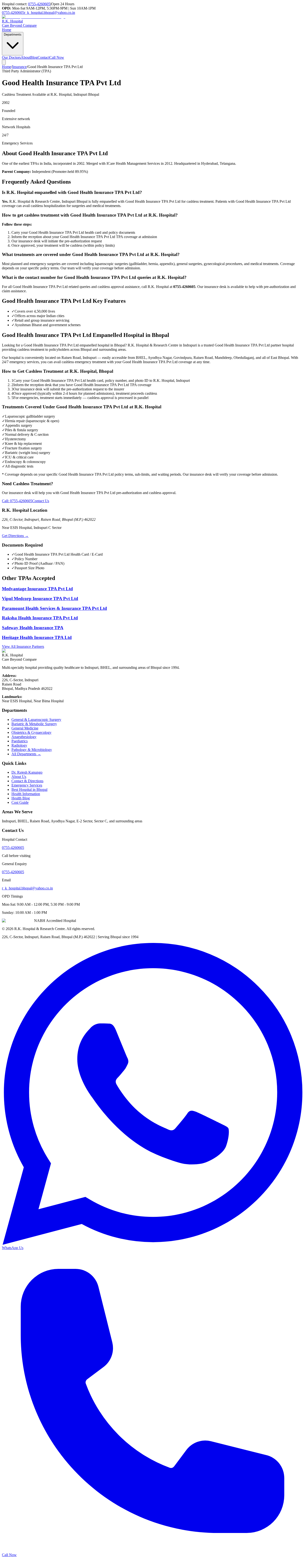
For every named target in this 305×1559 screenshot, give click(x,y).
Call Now (56, 57)
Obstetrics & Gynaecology (31, 732)
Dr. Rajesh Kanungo (26, 772)
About (25, 57)
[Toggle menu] (4, 62)
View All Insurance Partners (23, 646)
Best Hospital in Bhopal (29, 789)
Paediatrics (19, 741)
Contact (43, 57)
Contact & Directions (27, 781)
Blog (34, 57)
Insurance (19, 67)
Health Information (25, 794)
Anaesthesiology (23, 737)
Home (6, 30)
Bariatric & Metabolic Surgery (34, 724)
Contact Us (40, 501)
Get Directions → (15, 536)
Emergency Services (26, 785)
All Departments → (26, 754)
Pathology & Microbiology (31, 750)
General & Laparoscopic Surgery (36, 720)
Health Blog (20, 798)
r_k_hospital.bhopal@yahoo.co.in (49, 13)
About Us (18, 777)
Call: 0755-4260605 (17, 501)
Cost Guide (20, 802)
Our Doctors (11, 57)
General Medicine (24, 728)
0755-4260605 (39, 4)
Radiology (19, 745)
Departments (12, 34)
